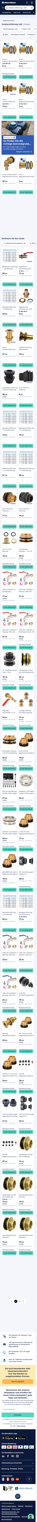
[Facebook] (7, 1456)
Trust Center (16, 1509)
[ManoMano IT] (7, 1479)
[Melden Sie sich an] (27, 2)
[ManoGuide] (31, 1517)
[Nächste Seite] (23, 1301)
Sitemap (20, 1506)
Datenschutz (6, 1509)
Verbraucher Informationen (11, 1517)
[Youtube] (12, 1456)
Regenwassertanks (8, 20)
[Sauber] (32, 8)
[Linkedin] (3, 1456)
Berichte (24, 1517)
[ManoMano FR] (3, 1479)
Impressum (28, 1506)
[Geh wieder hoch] (29, 1479)
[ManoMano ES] (17, 1479)
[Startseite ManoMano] (13, 2)
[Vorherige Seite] (11, 1301)
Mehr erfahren (21, 1426)
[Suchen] (7, 7)
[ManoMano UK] (12, 1479)
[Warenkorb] (32, 2)
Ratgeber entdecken (23, 152)
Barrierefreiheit (7, 1519)
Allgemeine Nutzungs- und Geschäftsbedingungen (10, 1513)
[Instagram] (17, 1456)
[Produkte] (3, 8)
